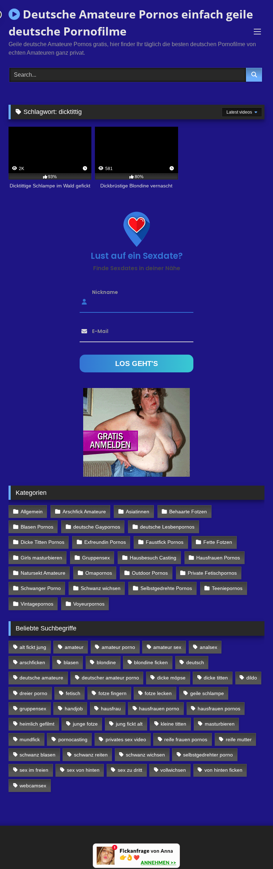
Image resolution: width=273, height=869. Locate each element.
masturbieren (220, 724)
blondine (106, 662)
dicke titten (216, 678)
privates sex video (126, 739)
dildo (251, 678)
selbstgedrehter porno (208, 755)
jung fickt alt (129, 724)
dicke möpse (171, 678)
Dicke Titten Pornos (42, 542)
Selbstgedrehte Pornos (166, 588)
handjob (74, 708)
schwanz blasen (37, 755)
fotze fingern (112, 693)
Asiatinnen (137, 511)
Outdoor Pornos (150, 573)
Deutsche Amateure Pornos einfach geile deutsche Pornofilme (131, 22)
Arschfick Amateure (84, 511)
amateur (74, 647)
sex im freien (34, 770)
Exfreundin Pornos (105, 542)
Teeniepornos (227, 588)
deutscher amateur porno (110, 678)
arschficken (32, 662)
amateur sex (167, 647)
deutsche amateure (41, 678)
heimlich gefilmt (37, 724)
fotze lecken (158, 693)
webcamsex (33, 785)
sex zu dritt (130, 770)
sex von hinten (83, 770)
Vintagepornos (37, 604)
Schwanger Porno (41, 588)
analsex (208, 647)
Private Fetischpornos (212, 573)
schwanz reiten (91, 755)
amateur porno (118, 647)
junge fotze (85, 724)
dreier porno (33, 693)
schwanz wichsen (145, 755)
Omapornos (98, 573)
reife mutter (239, 739)
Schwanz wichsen (101, 588)
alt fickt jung (33, 647)
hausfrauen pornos (219, 708)
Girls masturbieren (41, 558)
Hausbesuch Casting (153, 558)
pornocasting (72, 739)
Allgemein (32, 511)
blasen (71, 662)
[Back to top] (251, 848)
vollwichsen (173, 770)
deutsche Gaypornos (96, 527)
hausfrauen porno (159, 708)
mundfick (30, 739)
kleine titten (173, 724)
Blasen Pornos (37, 527)
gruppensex (33, 708)
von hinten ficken (223, 770)
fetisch (73, 693)
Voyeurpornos (89, 604)
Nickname (105, 292)
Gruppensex (96, 558)
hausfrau (111, 708)
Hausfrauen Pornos (218, 558)
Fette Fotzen (217, 542)
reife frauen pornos (185, 739)
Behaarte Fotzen (188, 511)
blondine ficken (151, 662)
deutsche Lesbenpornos (167, 527)
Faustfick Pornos (164, 542)
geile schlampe (207, 693)
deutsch (195, 662)
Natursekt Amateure (43, 573)
